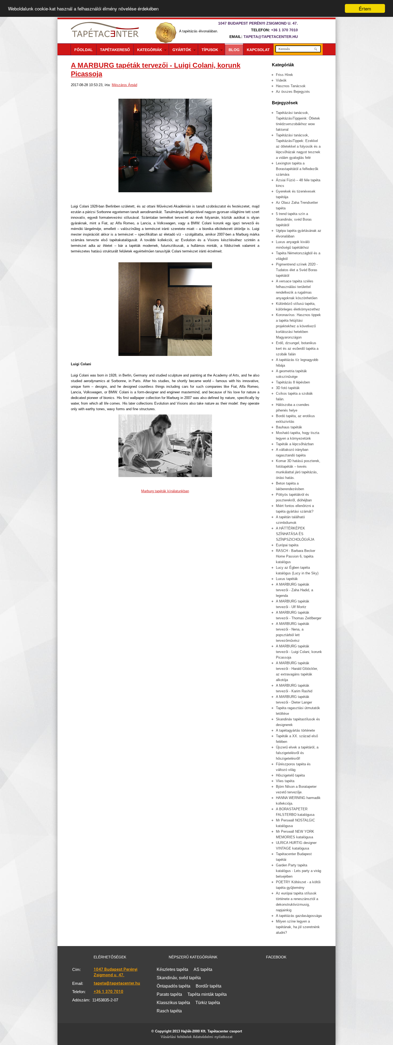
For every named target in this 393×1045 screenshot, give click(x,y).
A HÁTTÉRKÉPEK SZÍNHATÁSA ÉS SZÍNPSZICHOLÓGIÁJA (295, 533)
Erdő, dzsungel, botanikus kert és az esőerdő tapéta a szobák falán (297, 348)
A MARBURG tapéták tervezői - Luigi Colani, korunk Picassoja (299, 651)
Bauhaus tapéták (289, 427)
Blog (234, 50)
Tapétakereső (115, 50)
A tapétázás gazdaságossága (299, 916)
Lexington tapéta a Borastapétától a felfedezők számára (297, 168)
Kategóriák (149, 50)
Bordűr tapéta (208, 986)
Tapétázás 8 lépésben (293, 382)
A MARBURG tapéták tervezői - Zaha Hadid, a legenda (294, 590)
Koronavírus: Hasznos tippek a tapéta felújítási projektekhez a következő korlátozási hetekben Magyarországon (298, 326)
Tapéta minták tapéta (207, 994)
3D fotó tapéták (288, 388)
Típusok (210, 50)
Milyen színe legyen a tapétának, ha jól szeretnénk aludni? (298, 927)
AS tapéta (203, 969)
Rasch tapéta (169, 1011)
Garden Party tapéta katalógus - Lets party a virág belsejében (298, 870)
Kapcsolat (258, 50)
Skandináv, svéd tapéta (179, 977)
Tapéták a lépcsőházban (295, 444)
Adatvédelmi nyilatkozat (212, 1037)
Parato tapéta (169, 994)
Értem (365, 8)
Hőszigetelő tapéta (290, 775)
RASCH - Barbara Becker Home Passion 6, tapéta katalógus (295, 556)
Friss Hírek (284, 75)
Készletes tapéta (172, 969)
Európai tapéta (287, 545)
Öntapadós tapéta (173, 986)
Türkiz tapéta (207, 1002)
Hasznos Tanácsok (291, 86)
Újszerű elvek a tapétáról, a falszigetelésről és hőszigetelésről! (297, 752)
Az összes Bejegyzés (293, 92)
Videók (281, 80)
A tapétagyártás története (295, 730)
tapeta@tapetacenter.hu (271, 36)
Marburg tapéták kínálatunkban (165, 491)
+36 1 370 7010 (284, 30)
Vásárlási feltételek (176, 1037)
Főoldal (83, 50)
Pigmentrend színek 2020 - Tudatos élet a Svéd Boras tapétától (297, 270)
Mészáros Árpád (124, 85)
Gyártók (181, 50)
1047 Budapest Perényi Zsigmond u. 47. (115, 972)
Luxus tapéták (287, 579)
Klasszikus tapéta (173, 1002)
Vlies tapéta (285, 781)
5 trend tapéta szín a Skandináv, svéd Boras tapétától (294, 219)
